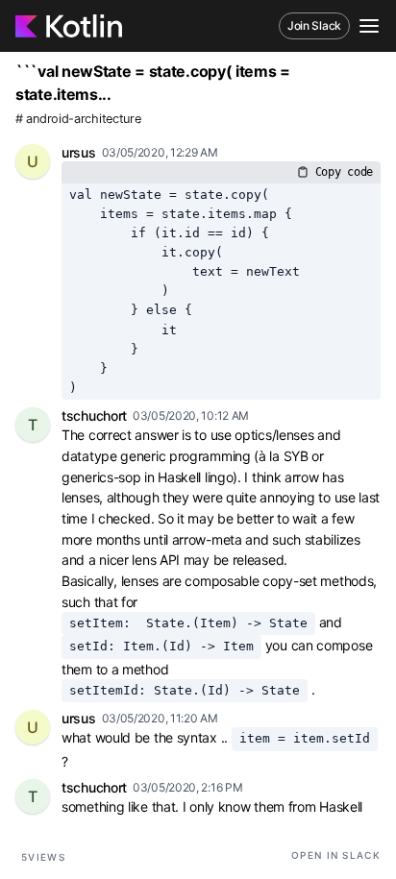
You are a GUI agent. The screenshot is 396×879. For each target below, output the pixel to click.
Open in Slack (336, 855)
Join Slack (314, 25)
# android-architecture (77, 118)
